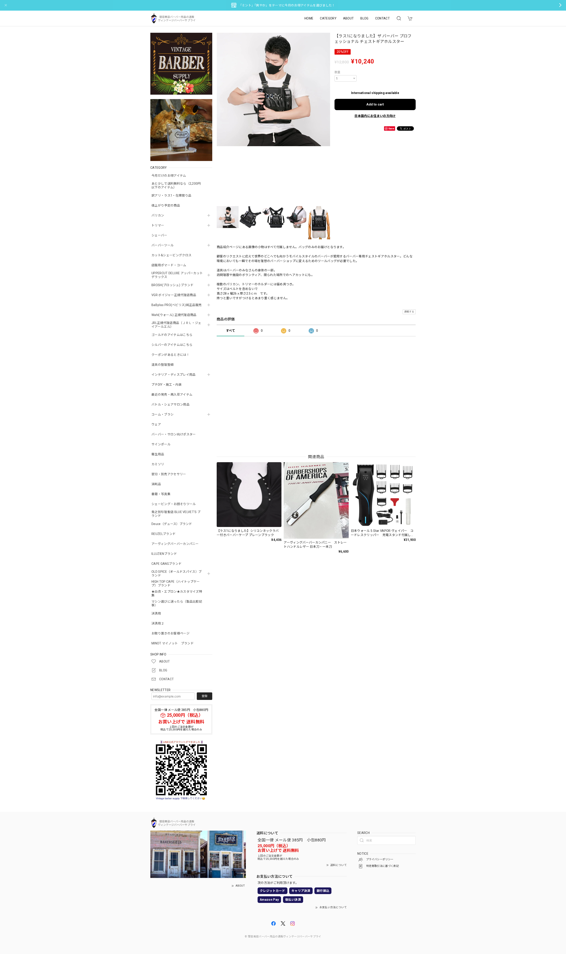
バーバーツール (162, 245)
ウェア (156, 424)
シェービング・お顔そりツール (173, 504)
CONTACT (382, 18)
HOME (308, 18)
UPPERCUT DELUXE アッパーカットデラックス (177, 275)
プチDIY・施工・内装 (166, 384)
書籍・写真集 (160, 494)
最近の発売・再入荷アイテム (171, 394)
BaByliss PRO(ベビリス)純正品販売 (176, 305)
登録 (204, 696)
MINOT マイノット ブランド (172, 643)
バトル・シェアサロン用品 (170, 404)
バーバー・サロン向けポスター (173, 434)
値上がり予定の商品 (165, 205)
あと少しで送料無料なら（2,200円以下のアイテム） (176, 185)
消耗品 (156, 484)
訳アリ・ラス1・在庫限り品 (171, 195)
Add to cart (375, 104)
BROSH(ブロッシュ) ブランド (172, 285)
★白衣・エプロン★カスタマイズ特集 (176, 593)
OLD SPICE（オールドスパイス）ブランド (176, 573)
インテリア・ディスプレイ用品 (173, 374)
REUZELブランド (163, 534)
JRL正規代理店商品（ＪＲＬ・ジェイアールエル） (176, 324)
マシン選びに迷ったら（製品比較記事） (176, 603)
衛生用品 (157, 454)
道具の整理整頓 (162, 364)
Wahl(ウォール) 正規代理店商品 (174, 315)
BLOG (364, 18)
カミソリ (157, 464)
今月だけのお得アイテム (168, 175)
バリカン (157, 215)
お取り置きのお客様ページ (170, 633)
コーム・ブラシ (162, 414)
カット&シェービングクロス (171, 255)
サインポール (160, 444)
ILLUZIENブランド (164, 554)
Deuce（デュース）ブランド (171, 524)
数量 (337, 72)
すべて (230, 330)
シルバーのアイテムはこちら (171, 345)
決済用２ (157, 623)
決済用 (156, 613)
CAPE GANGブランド (166, 563)
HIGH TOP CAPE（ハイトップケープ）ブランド (175, 583)
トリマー (157, 225)
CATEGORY (328, 18)
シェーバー (159, 235)
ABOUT (348, 18)
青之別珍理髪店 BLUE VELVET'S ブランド (176, 513)
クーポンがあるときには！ (170, 354)
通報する (409, 311)
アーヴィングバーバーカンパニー (175, 544)
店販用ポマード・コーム (168, 265)
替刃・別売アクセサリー (168, 474)
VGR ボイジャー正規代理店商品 (173, 295)
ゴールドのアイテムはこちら (171, 335)
